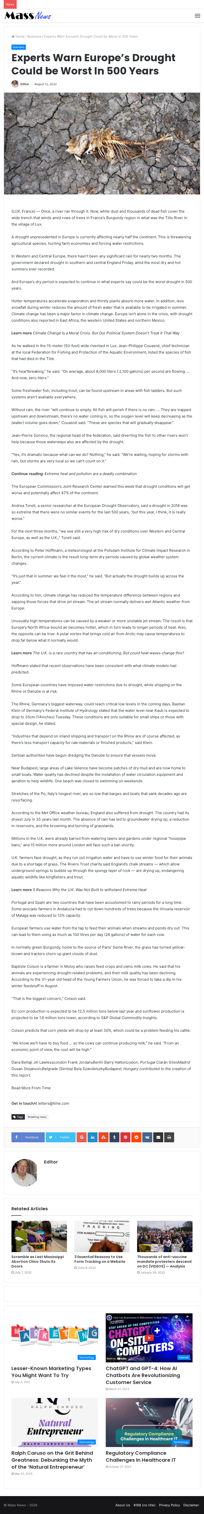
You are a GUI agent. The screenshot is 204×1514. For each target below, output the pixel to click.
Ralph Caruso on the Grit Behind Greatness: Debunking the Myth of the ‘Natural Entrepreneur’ (52, 1460)
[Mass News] (27, 15)
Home (19, 36)
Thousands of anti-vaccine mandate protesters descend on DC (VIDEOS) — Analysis (164, 1261)
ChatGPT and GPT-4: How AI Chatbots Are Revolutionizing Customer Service (143, 1375)
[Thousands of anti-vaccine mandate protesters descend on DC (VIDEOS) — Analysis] (165, 1236)
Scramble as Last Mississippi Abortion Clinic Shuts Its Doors (37, 1261)
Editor (24, 84)
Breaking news (37, 1117)
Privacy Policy (169, 1505)
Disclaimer (191, 1505)
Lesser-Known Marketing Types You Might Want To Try (51, 1372)
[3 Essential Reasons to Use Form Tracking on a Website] (102, 1236)
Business (34, 36)
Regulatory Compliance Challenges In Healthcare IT (141, 1456)
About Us (122, 1505)
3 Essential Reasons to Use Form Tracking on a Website (99, 1259)
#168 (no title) (144, 1505)
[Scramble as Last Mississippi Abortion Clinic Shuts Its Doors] (39, 1236)
